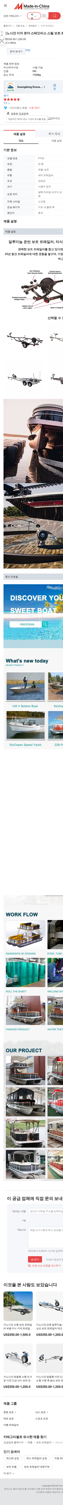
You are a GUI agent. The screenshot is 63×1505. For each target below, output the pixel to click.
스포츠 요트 (41, 1418)
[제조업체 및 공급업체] (31, 6)
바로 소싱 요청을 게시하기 (44, 1265)
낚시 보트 (40, 1412)
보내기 (35, 1259)
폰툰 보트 (9, 1412)
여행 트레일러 (11, 1424)
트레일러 (33, 25)
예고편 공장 (12, 1458)
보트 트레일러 (47, 25)
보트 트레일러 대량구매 (37, 1466)
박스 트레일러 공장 (36, 1458)
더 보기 (8, 1473)
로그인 (49, 118)
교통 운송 (20, 25)
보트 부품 (11, 1466)
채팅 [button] (27, 50)
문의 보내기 (16, 51)
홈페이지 (8, 25)
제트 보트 (9, 1418)
